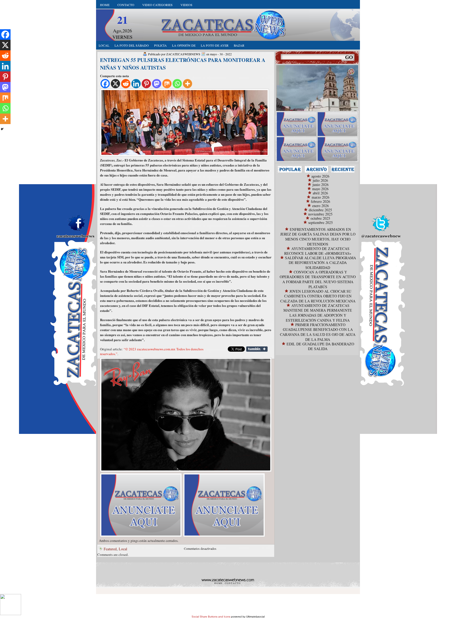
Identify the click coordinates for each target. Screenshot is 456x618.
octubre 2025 (320, 218)
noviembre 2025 (320, 214)
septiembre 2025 (320, 222)
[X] (115, 83)
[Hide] (2, 129)
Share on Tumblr (257, 349)
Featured (110, 548)
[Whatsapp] (177, 83)
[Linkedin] (136, 83)
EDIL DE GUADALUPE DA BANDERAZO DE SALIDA (320, 346)
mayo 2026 (320, 188)
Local (123, 548)
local (104, 45)
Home (105, 5)
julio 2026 (320, 180)
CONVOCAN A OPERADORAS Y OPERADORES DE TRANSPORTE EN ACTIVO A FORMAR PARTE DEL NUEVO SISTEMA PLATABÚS (318, 279)
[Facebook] (105, 83)
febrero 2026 (320, 201)
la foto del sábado (132, 45)
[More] (187, 83)
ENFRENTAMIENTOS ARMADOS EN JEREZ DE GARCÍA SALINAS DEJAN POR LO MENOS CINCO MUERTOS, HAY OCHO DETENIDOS (317, 237)
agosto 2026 (320, 176)
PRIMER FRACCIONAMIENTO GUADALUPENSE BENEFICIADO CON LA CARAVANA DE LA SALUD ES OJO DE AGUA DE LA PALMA (317, 332)
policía (160, 45)
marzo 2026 (320, 197)
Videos (186, 5)
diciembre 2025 (320, 209)
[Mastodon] (156, 83)
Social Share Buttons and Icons (211, 616)
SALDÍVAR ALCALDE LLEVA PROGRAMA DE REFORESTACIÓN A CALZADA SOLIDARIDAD (320, 262)
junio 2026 (320, 184)
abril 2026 (320, 192)
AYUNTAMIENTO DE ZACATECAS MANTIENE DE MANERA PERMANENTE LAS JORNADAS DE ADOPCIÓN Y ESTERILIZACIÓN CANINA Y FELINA (317, 313)
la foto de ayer (215, 45)
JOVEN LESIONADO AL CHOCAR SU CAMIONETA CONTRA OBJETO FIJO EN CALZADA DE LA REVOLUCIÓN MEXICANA (317, 296)
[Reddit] (125, 83)
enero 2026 (320, 205)
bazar (239, 45)
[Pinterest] (146, 83)
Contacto (125, 5)
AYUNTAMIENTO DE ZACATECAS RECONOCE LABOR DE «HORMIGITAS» (317, 251)
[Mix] (167, 83)
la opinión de (184, 45)
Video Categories (157, 5)
